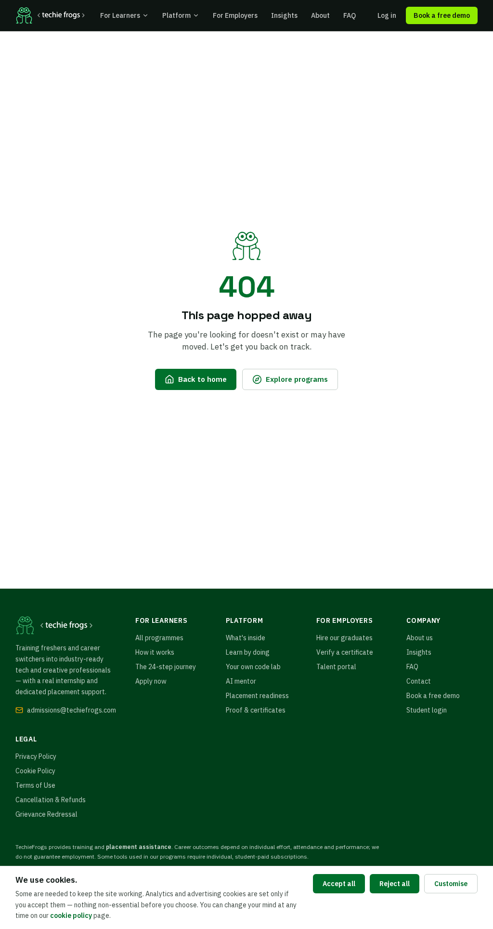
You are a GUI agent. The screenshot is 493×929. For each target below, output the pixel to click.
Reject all (394, 883)
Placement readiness (257, 695)
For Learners (120, 15)
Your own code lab (253, 666)
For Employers (235, 15)
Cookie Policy (35, 771)
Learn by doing (248, 652)
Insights (284, 15)
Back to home (202, 379)
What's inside (245, 637)
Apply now (151, 681)
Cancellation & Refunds (50, 799)
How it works (154, 652)
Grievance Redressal (46, 814)
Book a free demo (442, 15)
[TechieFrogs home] (50, 15)
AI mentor (241, 681)
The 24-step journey (165, 666)
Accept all (339, 883)
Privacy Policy (35, 756)
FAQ (349, 15)
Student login (426, 710)
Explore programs (297, 379)
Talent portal (336, 666)
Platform (176, 15)
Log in (386, 15)
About (320, 15)
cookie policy (71, 915)
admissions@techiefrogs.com (71, 710)
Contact (418, 681)
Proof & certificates (255, 710)
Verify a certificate (344, 652)
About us (419, 637)
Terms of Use (35, 785)
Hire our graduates (344, 637)
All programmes (159, 637)
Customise (450, 883)
